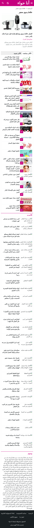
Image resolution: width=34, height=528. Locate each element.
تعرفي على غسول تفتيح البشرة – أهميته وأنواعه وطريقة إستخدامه (12, 168)
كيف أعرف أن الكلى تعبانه (22, 494)
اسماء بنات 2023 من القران (15, 465)
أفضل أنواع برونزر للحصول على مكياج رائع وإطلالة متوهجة (11, 106)
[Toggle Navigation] (31, 3)
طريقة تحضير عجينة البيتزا (24, 489)
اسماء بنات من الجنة (9, 467)
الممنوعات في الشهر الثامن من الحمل (20, 469)
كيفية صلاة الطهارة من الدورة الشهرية (14, 498)
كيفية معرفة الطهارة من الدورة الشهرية (20, 500)
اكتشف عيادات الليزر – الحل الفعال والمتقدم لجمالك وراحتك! (11, 161)
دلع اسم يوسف (27, 481)
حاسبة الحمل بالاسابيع (14, 475)
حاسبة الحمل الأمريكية (19, 473)
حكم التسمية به (9, 479)
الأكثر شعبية (17, 53)
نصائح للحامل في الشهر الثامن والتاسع (14, 502)
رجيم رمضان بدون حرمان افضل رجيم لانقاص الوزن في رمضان (11, 252)
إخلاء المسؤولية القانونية (7, 513)
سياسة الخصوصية (21, 513)
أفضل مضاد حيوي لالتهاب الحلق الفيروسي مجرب (12, 208)
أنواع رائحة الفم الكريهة (11, 463)
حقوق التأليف (14, 517)
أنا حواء (23, 3)
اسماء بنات (28, 465)
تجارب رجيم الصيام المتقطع (21, 471)
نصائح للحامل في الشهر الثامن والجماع (20, 504)
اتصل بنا (22, 517)
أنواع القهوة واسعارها (25, 463)
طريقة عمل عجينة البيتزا (22, 490)
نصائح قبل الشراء (27, 39)
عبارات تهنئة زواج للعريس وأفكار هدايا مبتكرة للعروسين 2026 (11, 59)
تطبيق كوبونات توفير (13, 151)
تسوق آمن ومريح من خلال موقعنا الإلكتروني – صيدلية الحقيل (11, 137)
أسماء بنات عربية (18, 457)
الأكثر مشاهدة (27, 53)
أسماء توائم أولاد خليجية (19, 459)
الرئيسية (30, 513)
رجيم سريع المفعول (12, 483)
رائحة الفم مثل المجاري (14, 481)
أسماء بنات (28, 457)
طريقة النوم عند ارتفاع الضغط (13, 487)
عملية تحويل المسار (13, 143)
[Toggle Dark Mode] (8, 3)
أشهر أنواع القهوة (10, 461)
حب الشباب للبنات (20, 479)
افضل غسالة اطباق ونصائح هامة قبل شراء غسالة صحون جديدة (11, 236)
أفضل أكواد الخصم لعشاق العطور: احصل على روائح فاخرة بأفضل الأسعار (12, 98)
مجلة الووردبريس (15, 525)
